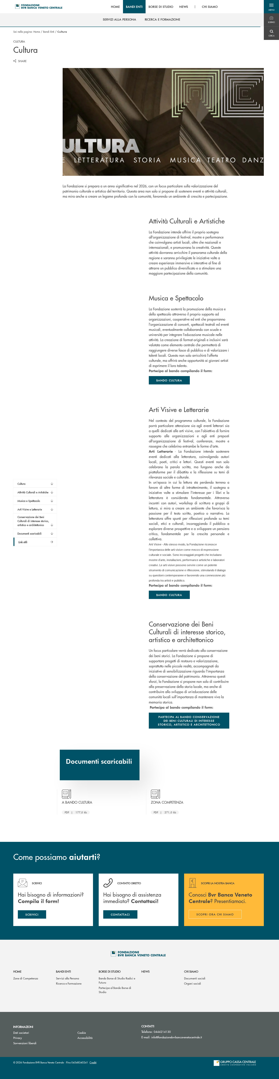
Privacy (17, 1038)
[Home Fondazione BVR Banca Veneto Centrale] (39, 6)
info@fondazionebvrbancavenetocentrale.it (176, 1037)
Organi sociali (192, 983)
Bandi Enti (48, 31)
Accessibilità (84, 1038)
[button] (271, 6)
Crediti (93, 1062)
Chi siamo (191, 971)
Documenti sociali (194, 978)
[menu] (164, 6)
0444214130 (162, 1032)
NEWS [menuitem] (183, 6)
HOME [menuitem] (115, 6)
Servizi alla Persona (67, 978)
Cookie (81, 1033)
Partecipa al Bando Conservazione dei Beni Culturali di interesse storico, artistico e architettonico (189, 720)
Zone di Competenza (25, 978)
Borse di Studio (110, 971)
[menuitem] (119, 19)
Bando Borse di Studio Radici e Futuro (117, 980)
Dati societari (21, 1033)
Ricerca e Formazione (68, 983)
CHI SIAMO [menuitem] (210, 6)
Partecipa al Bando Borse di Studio (115, 990)
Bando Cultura (169, 380)
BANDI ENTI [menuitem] (134, 6)
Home (36, 31)
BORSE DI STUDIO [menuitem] (161, 6)
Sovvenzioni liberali (24, 1043)
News (145, 971)
